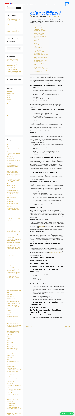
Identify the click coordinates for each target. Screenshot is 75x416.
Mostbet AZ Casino (11, 403)
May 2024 (9, 101)
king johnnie (9, 376)
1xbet (8, 214)
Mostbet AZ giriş (10, 405)
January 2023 (10, 121)
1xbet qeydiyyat (10, 283)
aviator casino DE (10, 296)
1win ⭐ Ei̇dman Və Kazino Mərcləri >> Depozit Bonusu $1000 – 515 (13, 209)
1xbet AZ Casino (10, 224)
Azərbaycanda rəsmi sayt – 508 (13, 303)
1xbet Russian (9, 286)
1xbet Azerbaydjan (10, 237)
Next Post (67, 326)
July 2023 (9, 109)
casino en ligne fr (10, 342)
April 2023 (9, 115)
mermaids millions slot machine (55, 252)
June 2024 (9, 99)
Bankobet (9, 310)
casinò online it (10, 346)
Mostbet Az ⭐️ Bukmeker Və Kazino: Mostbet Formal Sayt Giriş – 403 (14, 408)
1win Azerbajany (10, 158)
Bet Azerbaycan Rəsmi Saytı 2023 (41, 68)
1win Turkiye (9, 199)
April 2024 (9, 103)
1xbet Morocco (10, 281)
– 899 (8, 146)
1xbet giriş (9, 259)
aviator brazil (9, 294)
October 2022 (9, 126)
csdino (8, 359)
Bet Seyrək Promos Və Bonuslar (40, 51)
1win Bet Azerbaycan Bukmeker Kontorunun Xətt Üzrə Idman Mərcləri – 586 (13, 180)
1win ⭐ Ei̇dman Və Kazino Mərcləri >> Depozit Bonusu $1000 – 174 (13, 205)
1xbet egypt (9, 257)
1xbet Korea (9, 263)
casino (8, 340)
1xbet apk (9, 216)
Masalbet (8, 387)
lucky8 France (10, 383)
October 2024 (10, 91)
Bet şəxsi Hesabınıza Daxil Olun (40, 46)
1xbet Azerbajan (10, 228)
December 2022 (10, 123)
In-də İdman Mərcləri (38, 47)
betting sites (41, 226)
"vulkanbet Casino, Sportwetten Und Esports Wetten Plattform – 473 (13, 150)
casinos (8, 351)
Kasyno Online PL (10, 374)
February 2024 (10, 107)
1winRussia (9, 212)
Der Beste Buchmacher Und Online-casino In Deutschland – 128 (13, 363)
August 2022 (9, 130)
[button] (67, 413)
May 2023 (9, 113)
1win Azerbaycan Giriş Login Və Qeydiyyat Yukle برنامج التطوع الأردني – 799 (13, 162)
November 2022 (10, 124)
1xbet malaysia (10, 265)
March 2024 (9, 105)
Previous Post (28, 326)
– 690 (8, 142)
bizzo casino (9, 334)
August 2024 (9, 95)
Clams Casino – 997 (11, 357)
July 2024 (9, 97)
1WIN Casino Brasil (11, 185)
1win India (9, 195)
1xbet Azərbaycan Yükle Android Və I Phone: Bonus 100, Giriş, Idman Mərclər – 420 (13, 244)
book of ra (9, 338)
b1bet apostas (9, 308)
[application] (51, 4)
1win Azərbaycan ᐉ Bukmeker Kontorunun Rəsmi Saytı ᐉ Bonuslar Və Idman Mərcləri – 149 (14, 166)
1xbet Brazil (9, 251)
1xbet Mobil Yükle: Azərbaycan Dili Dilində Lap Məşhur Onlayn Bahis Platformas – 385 (13, 269)
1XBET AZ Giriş (10, 226)
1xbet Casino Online (11, 255)
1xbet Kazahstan (10, 261)
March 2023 (9, 117)
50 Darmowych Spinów (12, 26)
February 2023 (10, 119)
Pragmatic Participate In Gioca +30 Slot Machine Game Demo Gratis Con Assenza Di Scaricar (13, 19)
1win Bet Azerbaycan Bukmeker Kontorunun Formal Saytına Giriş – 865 (13, 176)
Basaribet (9, 312)
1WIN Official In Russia (11, 197)
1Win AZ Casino (10, 156)
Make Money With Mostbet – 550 (14, 385)
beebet (8, 314)
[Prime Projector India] (9, 3)
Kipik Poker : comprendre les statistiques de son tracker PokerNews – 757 (13, 380)
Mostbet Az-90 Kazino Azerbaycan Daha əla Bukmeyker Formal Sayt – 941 (14, 413)
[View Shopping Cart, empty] (67, 4)
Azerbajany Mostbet (11, 298)
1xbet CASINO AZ (10, 253)
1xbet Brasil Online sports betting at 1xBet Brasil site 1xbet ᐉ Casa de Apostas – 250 (13, 248)
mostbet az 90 (10, 401)
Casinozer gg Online (11, 353)
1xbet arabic (9, 222)
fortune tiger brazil (10, 366)
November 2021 (10, 132)
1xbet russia (9, 284)
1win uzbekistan (10, 201)
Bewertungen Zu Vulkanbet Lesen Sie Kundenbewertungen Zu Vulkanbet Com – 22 (14, 326)
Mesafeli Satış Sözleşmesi (12, 28)
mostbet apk (9, 392)
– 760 (8, 144)
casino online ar (10, 344)
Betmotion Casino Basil (11, 320)
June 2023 (9, 111)
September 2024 (10, 93)
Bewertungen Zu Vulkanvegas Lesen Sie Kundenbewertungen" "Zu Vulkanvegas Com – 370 (13, 331)
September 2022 (10, 128)
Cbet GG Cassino (10, 355)
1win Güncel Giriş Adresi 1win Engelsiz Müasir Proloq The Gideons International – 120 (13, 189)
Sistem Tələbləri (37, 44)
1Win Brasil (9, 183)
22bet (8, 292)
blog (8, 336)
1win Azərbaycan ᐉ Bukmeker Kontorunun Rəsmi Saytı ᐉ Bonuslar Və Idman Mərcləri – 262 (14, 171)
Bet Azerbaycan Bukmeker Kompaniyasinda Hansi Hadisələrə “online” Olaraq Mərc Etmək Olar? (41, 55)
